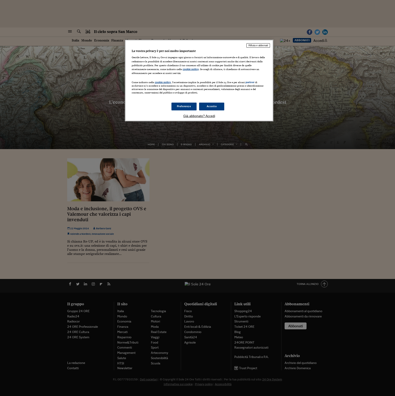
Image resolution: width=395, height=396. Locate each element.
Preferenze (184, 106)
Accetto (212, 106)
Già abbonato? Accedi (199, 116)
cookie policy (191, 69)
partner (250, 82)
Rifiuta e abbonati (258, 45)
